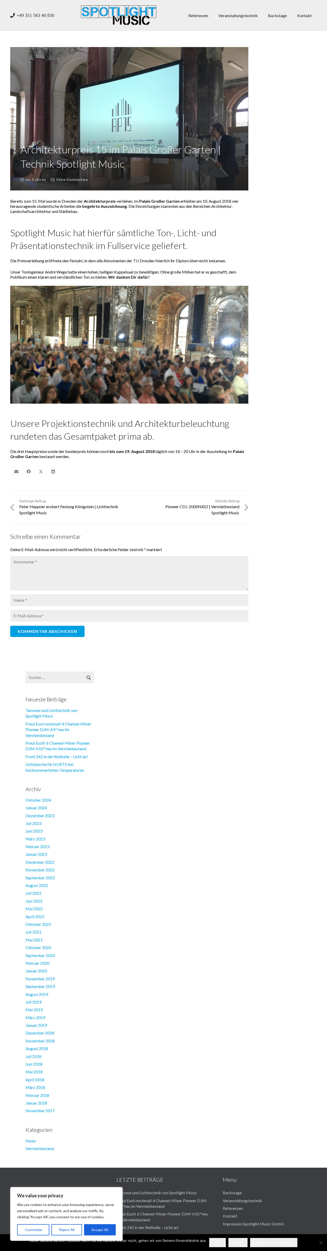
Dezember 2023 (40, 815)
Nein (238, 1242)
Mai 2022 (34, 908)
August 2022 (37, 885)
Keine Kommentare (72, 179)
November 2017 (40, 1110)
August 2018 (37, 1048)
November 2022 (40, 869)
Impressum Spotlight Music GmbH (253, 1223)
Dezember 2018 (40, 1032)
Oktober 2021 (38, 924)
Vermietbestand (40, 1148)
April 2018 (35, 1079)
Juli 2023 (33, 823)
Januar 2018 (36, 1102)
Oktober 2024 (38, 800)
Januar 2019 (36, 1025)
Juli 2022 (33, 893)
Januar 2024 (36, 807)
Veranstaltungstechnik (242, 1200)
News (31, 1140)
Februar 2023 (37, 846)
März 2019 (35, 1017)
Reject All (66, 1229)
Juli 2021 (33, 931)
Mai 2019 (34, 1009)
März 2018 (35, 1087)
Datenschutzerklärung (273, 1242)
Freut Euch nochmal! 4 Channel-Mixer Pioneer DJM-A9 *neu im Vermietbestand (58, 729)
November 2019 (40, 978)
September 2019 (40, 986)
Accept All (99, 1229)
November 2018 (40, 1040)
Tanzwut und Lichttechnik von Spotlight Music (156, 1192)
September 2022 (40, 877)
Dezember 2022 (40, 862)
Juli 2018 (33, 1056)
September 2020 (40, 955)
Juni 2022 (34, 901)
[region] (66, 1214)
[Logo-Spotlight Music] (119, 15)
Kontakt (230, 1215)
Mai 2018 (34, 1071)
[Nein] (320, 1242)
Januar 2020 (36, 970)
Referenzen (233, 1208)
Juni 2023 (34, 830)
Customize (33, 1229)
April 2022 (35, 916)
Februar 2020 (37, 963)
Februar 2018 (37, 1095)
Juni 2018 (34, 1064)
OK (217, 1242)
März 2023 (35, 838)
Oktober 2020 (38, 947)
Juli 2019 (33, 1001)
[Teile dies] (28, 472)
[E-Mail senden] (16, 472)
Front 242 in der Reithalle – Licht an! (57, 756)
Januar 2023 (36, 854)
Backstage (232, 1192)
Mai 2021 (34, 939)
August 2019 (37, 994)
